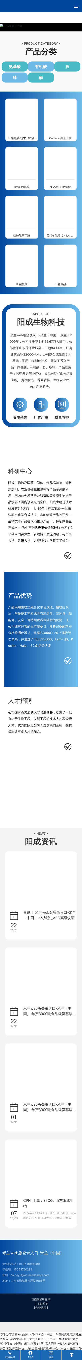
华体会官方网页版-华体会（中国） (47, 1348)
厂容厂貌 (41, 417)
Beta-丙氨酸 (21, 186)
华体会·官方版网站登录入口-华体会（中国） (27, 1334)
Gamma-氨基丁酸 (60, 138)
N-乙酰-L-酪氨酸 (60, 186)
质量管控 (62, 417)
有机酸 (41, 66)
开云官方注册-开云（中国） (40, 1339)
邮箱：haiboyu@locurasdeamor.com (25, 1275)
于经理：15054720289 (17, 1269)
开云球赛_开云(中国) (12, 1348)
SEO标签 (43, 1303)
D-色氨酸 (60, 284)
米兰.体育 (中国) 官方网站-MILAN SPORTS (51, 1343)
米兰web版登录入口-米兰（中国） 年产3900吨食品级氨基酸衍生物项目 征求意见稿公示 (49, 1109)
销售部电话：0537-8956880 (21, 1263)
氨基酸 (15, 66)
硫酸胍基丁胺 (21, 235)
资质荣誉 (20, 417)
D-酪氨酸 (21, 284)
